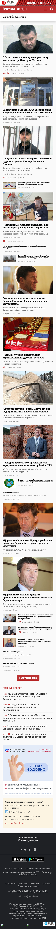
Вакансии (22, 883)
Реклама (34, 883)
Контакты (46, 883)
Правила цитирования (28, 886)
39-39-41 (31, 819)
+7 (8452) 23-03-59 (14, 819)
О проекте (10, 883)
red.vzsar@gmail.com (14, 823)
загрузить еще (28, 677)
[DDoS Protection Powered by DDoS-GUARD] (49, 925)
